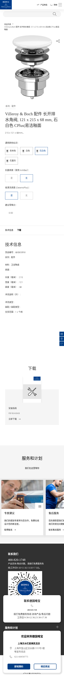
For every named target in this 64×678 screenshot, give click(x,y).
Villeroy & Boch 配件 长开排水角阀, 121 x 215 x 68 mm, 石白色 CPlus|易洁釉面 (31, 28)
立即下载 (13, 419)
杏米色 (13, 151)
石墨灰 (13, 161)
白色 (28, 151)
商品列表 (7, 24)
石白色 (43, 151)
